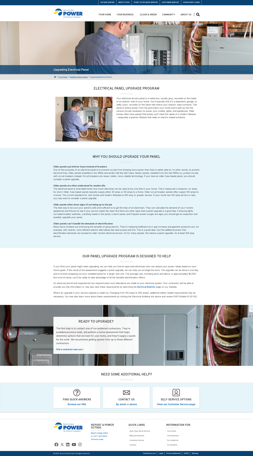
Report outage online (99, 433)
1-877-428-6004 (100, 436)
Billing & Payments (137, 436)
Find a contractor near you (69, 349)
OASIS (186, 453)
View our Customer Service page (176, 404)
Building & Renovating (79, 77)
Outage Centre (107, 2)
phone (133, 404)
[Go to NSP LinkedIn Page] (67, 444)
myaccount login (191, 2)
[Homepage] (54, 77)
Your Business (125, 14)
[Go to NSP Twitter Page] (62, 444)
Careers (133, 445)
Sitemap (195, 453)
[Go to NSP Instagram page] (80, 444)
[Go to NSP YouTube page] (74, 444)
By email (121, 404)
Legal (161, 453)
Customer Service (170, 2)
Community (168, 14)
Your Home (104, 14)
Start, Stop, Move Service (146, 2)
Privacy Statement (173, 453)
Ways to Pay (124, 2)
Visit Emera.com (149, 453)
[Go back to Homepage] (68, 427)
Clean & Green (148, 14)
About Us (186, 14)
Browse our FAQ (77, 404)
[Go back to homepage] (59, 2)
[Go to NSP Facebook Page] (56, 444)
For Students (172, 445)
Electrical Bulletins (146, 287)
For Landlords (172, 440)
